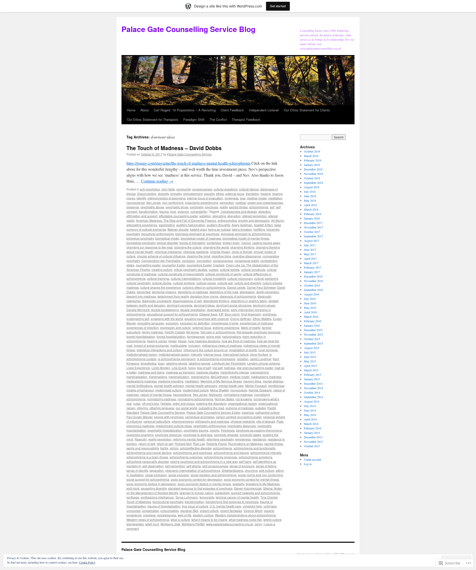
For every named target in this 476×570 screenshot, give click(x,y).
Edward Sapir (208, 314)
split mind (132, 488)
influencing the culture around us (205, 350)
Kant (276, 359)
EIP (221, 314)
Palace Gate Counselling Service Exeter (213, 412)
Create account (312, 459)
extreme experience (226, 327)
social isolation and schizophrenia (214, 475)
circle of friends (242, 252)
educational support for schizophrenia (172, 314)
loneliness (231, 198)
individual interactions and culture (159, 350)
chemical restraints (195, 252)
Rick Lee (199, 444)
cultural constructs (253, 269)
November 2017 (313, 227)
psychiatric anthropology (209, 426)
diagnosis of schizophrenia (238, 296)
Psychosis (228, 430)
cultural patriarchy (266, 278)
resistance (259, 439)
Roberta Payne (217, 444)
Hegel (172, 341)
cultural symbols (184, 283)
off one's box (150, 403)
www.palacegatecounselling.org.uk (229, 524)
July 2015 (310, 352)
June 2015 (310, 357)
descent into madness (141, 296)
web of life (184, 515)
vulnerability (198, 211)
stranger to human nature (196, 493)
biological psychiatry (140, 238)
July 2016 (310, 299)
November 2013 (313, 441)
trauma (164, 211)
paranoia (248, 412)
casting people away (266, 243)
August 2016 (311, 294)
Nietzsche (215, 394)
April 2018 (310, 205)
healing (266, 193)
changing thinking (242, 247)
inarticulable (178, 345)
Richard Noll (183, 444)
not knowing (244, 399)
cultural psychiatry (138, 283)
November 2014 (313, 388)
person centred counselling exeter (239, 417)
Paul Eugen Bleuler (139, 417)
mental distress (273, 381)
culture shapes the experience (160, 287)
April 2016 (310, 312)
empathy (176, 193)
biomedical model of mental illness (246, 238)
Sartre (164, 448)
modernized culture (196, 390)
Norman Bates (224, 399)
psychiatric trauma (196, 430)
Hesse (182, 341)
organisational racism (242, 403)
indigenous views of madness (222, 345)
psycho (214, 430)
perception (227, 202)
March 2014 (311, 424)
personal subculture (157, 421)
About (144, 110)
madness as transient (180, 372)
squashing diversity (154, 488)
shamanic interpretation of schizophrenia (192, 470)
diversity (163, 193)
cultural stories (162, 283)
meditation (275, 198)
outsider (260, 408)
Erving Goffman (240, 319)
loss (242, 198)
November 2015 (313, 334)
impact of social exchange (151, 345)
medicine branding (170, 381)
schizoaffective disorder (195, 448)
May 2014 (310, 415)
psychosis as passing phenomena (259, 430)
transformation (148, 211)
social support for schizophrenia (147, 479)
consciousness (202, 189)
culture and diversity (247, 283)
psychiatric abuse (152, 207)
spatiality (238, 484)
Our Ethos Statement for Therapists (152, 119)
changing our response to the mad (149, 247)
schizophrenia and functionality (254, 448)
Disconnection (146, 193)
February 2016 (312, 321)
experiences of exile (224, 323)
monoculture (238, 390)
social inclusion (178, 475)
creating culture (161, 269)
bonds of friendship (192, 243)
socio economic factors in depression (151, 484)
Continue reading (157, 181)
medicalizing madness (141, 381)
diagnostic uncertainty (156, 301)
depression (247, 292)
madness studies (207, 372)
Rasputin (141, 439)
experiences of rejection (142, 327)
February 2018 (312, 214)
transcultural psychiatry (167, 502)
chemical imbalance (168, 252)
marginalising (158, 377)
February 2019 (312, 160)
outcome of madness (240, 408)
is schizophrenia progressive (216, 359)
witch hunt (152, 524)
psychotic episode (226, 435)
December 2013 (313, 437)
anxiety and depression (254, 220)
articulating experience (141, 225)
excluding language (150, 323)
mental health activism (169, 385)
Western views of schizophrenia (147, 519)
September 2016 (313, 290)
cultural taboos (249, 189)
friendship (252, 193)
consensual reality (247, 260)
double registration (193, 310)
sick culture (266, 470)
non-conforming (172, 202)
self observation (153, 466)
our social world (186, 408)
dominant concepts (179, 305)
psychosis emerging (139, 435)
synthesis (132, 497)
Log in (308, 464)
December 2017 (313, 223)
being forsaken (242, 229)
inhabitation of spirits (243, 350)
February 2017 (312, 267)
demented (143, 292)
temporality (207, 497)
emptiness (269, 314)
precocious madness (140, 426)
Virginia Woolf (252, 510)
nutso (137, 403)
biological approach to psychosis (197, 234)
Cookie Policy (87, 562)
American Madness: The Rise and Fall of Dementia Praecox (176, 220)
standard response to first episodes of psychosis (200, 488)
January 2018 (312, 218)
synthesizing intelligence (157, 497)
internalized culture (236, 354)
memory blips (252, 381)
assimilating (167, 225)
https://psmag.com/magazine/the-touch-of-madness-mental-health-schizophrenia (188, 163)
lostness (229, 368)
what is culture (180, 519)
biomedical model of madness (201, 238)
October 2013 (312, 446)
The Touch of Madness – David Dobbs (174, 148)
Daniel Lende (236, 287)
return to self (165, 444)
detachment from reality (173, 296)
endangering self (137, 319)
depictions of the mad (223, 292)
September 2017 (313, 236)
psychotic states (250, 435)
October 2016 (312, 285)
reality (224, 207)
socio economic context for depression (196, 479)
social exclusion (156, 475)
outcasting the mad (211, 408)
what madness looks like (245, 519)
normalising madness (238, 394)
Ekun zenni (232, 314)
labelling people (199, 363)
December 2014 (313, 383)
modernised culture (168, 390)
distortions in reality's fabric (249, 301)
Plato (279, 421)
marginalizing (200, 377)
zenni (258, 524)
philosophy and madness (212, 421)
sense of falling (266, 466)
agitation (205, 216)
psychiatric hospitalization (165, 430)
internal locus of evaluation (205, 198)
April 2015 (310, 366)
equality (209, 193)
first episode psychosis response (258, 332)
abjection (264, 211)
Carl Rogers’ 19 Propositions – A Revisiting (185, 110)
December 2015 (313, 330)
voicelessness (166, 515)
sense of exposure (242, 466)
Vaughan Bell (189, 510)
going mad (213, 336)
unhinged (270, 506)
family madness (152, 332)
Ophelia (165, 403)
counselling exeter (148, 265)
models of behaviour (140, 390)
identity (141, 198)
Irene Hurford (259, 354)
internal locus (212, 354)
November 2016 (313, 281)
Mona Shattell (219, 390)
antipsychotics (227, 220)
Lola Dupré (179, 368)
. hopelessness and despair (238, 211)
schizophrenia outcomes (186, 457)
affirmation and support (141, 216)
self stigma (193, 466)
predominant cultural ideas (174, 426)
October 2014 (312, 392)
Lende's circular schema (263, 363)
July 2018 (310, 191)
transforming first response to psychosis (232, 502)
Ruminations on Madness (245, 444)
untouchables (169, 510)
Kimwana (132, 363)
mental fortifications (139, 385)
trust (173, 211)
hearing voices (157, 341)
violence (183, 211)
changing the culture (188, 247)
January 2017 (312, 272)
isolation (242, 359)
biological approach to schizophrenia (246, 234)
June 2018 (310, 196)
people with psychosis (169, 417)
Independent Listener (264, 110)
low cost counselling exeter (255, 368)
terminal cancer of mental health (237, 497)
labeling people (176, 363)
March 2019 (311, 156)
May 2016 (310, 308)
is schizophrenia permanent (176, 359)
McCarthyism (219, 377)
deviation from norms (204, 296)
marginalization (179, 377)
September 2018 (313, 183)
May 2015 (310, 361)
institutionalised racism (141, 354)
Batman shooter (178, 229)
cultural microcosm (240, 278)
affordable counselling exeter (178, 216)
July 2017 (310, 245)
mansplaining (259, 372)
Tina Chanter (269, 497)
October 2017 (312, 232)
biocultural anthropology (157, 234)
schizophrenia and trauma (231, 452)
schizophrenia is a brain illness (147, 457)
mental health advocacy (201, 385)
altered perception (254, 216)
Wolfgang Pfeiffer (193, 524)
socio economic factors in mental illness (204, 484)
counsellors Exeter (199, 265)
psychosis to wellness (197, 435)
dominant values (264, 305)
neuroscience (135, 202)
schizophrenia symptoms (255, 457)
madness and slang (151, 372)
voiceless (149, 515)
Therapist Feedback (246, 119)
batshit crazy (198, 229)
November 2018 (313, 174)
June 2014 (310, 410)
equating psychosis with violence (206, 319)
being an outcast (219, 229)
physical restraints (243, 421)
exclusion (172, 323)
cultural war (225, 283)
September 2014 (313, 397)
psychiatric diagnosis (242, 426)
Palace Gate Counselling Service (189, 154)
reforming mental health (189, 439)
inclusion (194, 345)
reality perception (160, 439)
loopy (191, 368)
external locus (234, 193)
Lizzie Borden (160, 368)
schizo (174, 448)
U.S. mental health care (225, 506)
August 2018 (311, 187)
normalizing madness (161, 399)
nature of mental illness (156, 394)
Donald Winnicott (137, 310)
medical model (257, 198)
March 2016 (311, 316)
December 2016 (313, 276)
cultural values (206, 283)
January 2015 (312, 379)
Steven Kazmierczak (248, 488)
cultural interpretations (186, 278)
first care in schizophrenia (218, 332)
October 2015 (312, 339)
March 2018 (311, 209)
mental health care (231, 385)
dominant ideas (204, 305)
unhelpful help (252, 506)
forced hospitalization (171, 336)
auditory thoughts (218, 225)
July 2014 (310, 406)
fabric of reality (250, 327)
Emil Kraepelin (251, 314)
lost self (217, 368)
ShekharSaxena (232, 470)
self (272, 207)
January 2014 (312, 433)
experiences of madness (256, 323)
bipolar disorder (167, 243)
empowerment (193, 193)
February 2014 (312, 428)
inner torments (268, 350)
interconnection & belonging (166, 198)
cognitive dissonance (247, 256)
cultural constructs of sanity (223, 274)
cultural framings (158, 278)
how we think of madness (239, 341)
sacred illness (238, 207)
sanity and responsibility (142, 448)
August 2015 (311, 348)
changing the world (216, 247)
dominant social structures (233, 305)
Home (131, 110)
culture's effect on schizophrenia (204, 287)
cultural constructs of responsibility (181, 274)
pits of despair (265, 421)
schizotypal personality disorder (147, 461)
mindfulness (276, 385)
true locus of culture (195, 506)
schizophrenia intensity (265, 452)
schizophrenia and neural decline (149, 452)
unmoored (133, 510)
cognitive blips (221, 256)
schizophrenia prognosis (220, 457)
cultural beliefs (229, 269)
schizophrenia (258, 207)
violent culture (209, 510)
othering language (161, 408)
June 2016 (310, 303)
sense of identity (137, 470)
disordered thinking (216, 301)
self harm (245, 461)
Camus (246, 243)
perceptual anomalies (199, 417)
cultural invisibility (214, 278)
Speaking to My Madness (263, 484)
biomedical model (167, 238)
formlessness (196, 336)
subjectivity (222, 493)
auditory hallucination (190, 225)
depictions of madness (193, 292)
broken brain (231, 243)
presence (132, 207)
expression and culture (175, 327)
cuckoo (213, 269)
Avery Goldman (242, 225)
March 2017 (311, 263)
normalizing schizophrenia (195, 399)
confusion (188, 260)
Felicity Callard (175, 332)
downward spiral (218, 310)
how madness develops (204, 341)
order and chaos (184, 403)
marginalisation (136, 377)
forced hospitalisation (140, 336)
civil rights (168, 189)
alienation (234, 216)
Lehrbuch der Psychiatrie (229, 363)
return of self (147, 444)
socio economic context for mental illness (251, 479)
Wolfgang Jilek (170, 524)
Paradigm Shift (194, 119)
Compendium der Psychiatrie (160, 260)
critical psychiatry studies (190, 269)
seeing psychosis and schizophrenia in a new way (204, 461)
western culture (203, 515)
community (183, 189)
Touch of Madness (138, 502)
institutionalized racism (174, 354)
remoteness (243, 439)
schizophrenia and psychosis (192, 452)
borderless (214, 243)
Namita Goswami (260, 390)
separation (156, 470)
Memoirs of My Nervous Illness (221, 381)
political (241, 202)
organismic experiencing (201, 202)
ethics (220, 193)
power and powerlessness (265, 202)
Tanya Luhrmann (186, 497)
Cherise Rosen (220, 252)
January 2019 (312, 165)
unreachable (150, 510)
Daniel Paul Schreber (261, 287)
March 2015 (311, 370)
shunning (251, 470)
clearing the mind (198, 256)
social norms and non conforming (260, 475)
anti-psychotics (150, 189)
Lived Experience (138, 368)
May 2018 (310, 200)
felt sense (192, 332)
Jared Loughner (260, 359)
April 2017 (310, 258)
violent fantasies (231, 510)
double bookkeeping (165, 310)
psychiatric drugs (177, 207)
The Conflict (218, 119)
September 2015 (313, 343)
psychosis (211, 207)
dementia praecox (164, 292)
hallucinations (231, 336)
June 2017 (310, 250)
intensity (196, 354)
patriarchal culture (267, 412)
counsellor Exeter (173, 265)
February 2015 (312, 375)
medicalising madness (266, 377)
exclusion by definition (195, 323)
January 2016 (312, 325)
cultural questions (226, 189)
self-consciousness (215, 466)
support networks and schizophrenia (255, 493)
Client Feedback (232, 110)
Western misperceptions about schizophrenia (245, 515)
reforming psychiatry (220, 439)
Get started (278, 6)
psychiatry (196, 207)
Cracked (218, 265)
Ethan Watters (262, 319)
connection (204, 260)
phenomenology (183, 421)
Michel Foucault (256, 385)
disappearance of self (187, 301)
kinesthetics (148, 363)
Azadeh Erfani (263, 225)
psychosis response (168, 435)
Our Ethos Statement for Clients (307, 110)
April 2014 (310, 419)
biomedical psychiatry (140, 243)
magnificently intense (234, 372)
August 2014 (311, 401)
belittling (259, 229)
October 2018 (312, 178)
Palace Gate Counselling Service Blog (188, 29)
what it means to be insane (209, 519)
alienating (219, 216)
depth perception (267, 292)
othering (142, 408)
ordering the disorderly (211, 403)
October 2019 (312, 151)
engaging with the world (167, 319)
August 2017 (311, 241)
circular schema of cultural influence (161, 256)
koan (161, 363)
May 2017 (310, 254)
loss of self (204, 368)
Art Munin (277, 220)
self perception (175, 466)
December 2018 (313, 169)
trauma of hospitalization (164, 506)
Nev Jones (153, 202)
